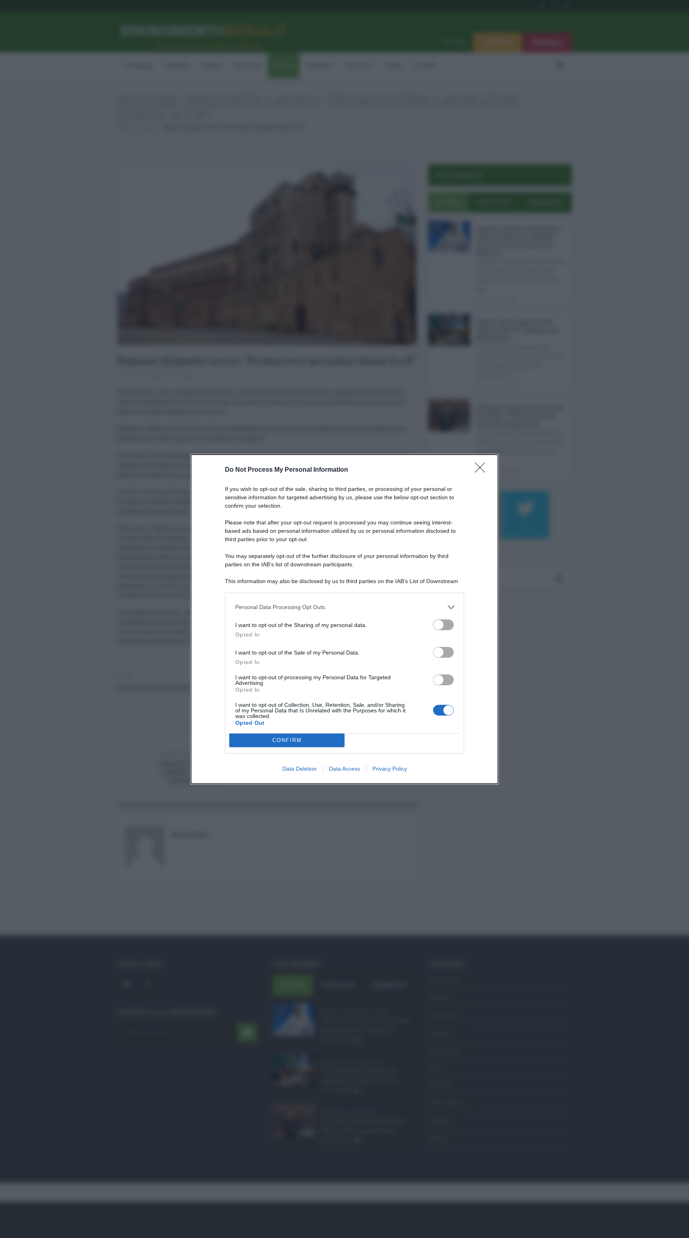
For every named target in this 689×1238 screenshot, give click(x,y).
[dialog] (344, 619)
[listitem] (344, 607)
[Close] (482, 470)
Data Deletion (299, 768)
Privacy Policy (389, 768)
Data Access (344, 768)
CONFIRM (287, 740)
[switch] (443, 624)
